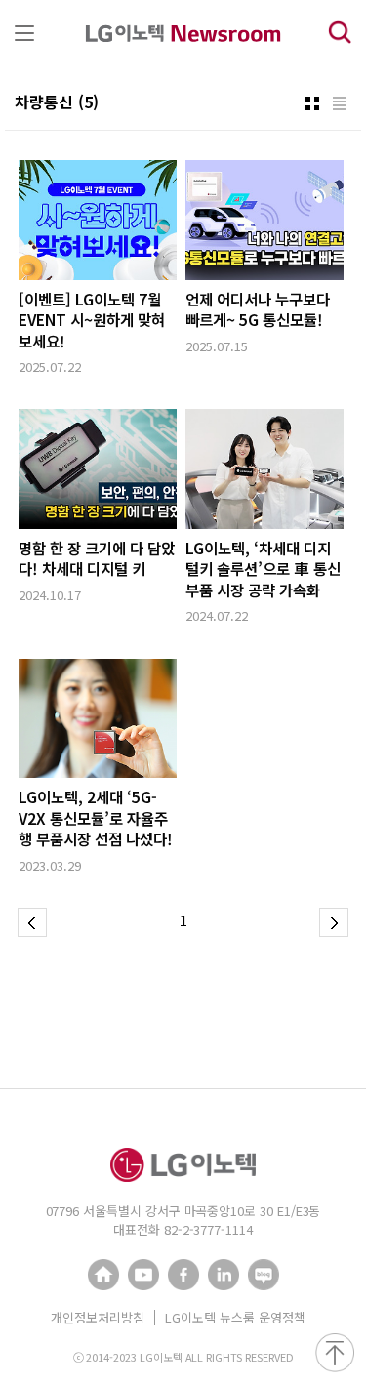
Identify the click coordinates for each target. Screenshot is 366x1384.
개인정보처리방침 (97, 1317)
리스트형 (339, 103)
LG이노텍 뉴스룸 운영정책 (235, 1317)
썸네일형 (312, 103)
